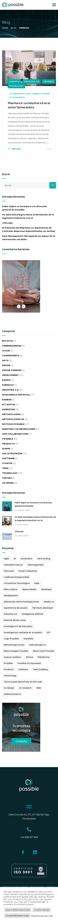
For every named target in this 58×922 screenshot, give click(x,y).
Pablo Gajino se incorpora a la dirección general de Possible (24, 208)
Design (6, 365)
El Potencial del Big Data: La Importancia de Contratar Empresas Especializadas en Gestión (28, 229)
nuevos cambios (12, 657)
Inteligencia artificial (32, 614)
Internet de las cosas (15, 620)
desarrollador (29, 589)
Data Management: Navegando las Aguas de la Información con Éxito (28, 238)
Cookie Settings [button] (41, 910)
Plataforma (43, 657)
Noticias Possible (13, 424)
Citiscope (7, 223)
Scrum (6, 448)
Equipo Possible (41, 93)
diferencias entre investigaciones (21, 601)
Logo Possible (11, 638)
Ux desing (8, 483)
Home (5, 28)
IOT (48, 632)
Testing (7, 478)
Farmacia (14, 81)
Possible (49, 81)
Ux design (9, 688)
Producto (8, 443)
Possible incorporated (29, 663)
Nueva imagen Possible (16, 651)
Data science (10, 589)
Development (10, 375)
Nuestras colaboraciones (18, 429)
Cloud (6, 350)
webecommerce (12, 694)
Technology (16, 86)
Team (5, 468)
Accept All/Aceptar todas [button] (17, 915)
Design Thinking (12, 370)
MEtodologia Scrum (14, 645)
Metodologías (11, 414)
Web (38, 688)
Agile (6, 558)
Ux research (25, 688)
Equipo (6, 380)
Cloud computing (27, 571)
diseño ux (49, 601)
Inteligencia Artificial (16, 394)
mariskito (28, 638)
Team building (40, 669)
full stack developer (42, 608)
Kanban (6, 399)
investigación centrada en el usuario (23, 632)
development (11, 595)
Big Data (7, 341)
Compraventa (10, 355)
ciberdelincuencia (13, 564)
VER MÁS (16, 149)
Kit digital (8, 404)
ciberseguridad (11, 346)
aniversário (26, 558)
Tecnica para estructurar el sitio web (23, 681)
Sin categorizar (12, 453)
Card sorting (43, 558)
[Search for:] (29, 185)
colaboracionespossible (16, 577)
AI (15, 558)
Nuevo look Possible (43, 651)
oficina (29, 657)
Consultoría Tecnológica (17, 583)
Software (8, 458)
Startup (7, 463)
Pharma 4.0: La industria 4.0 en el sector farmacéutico (29, 105)
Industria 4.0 (31, 81)
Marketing (8, 409)
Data (5, 360)
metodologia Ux (37, 645)
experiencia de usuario (16, 608)
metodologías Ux (13, 419)
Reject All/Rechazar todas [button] (17, 910)
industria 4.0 (10, 614)
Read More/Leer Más (42, 915)
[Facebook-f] (23, 852)
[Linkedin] (35, 852)
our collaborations (15, 434)
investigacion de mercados (18, 626)
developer (46, 589)
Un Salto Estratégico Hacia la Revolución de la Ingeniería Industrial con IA (28, 216)
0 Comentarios (17, 97)
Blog (13, 28)
